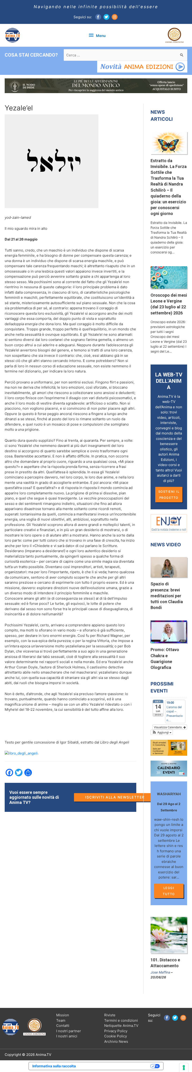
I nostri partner (68, 1031)
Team (60, 1020)
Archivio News (116, 1041)
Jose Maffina (160, 972)
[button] (162, 732)
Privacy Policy (115, 1031)
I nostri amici (66, 1036)
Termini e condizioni (121, 1020)
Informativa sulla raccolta (54, 1066)
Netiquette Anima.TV (121, 1025)
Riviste (109, 1015)
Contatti (62, 1025)
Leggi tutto (169, 891)
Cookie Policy (115, 1036)
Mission (62, 1015)
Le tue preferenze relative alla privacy (115, 1066)
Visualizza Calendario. (168, 727)
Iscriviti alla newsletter (115, 797)
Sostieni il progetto (169, 495)
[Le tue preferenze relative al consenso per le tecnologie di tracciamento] (183, 1067)
